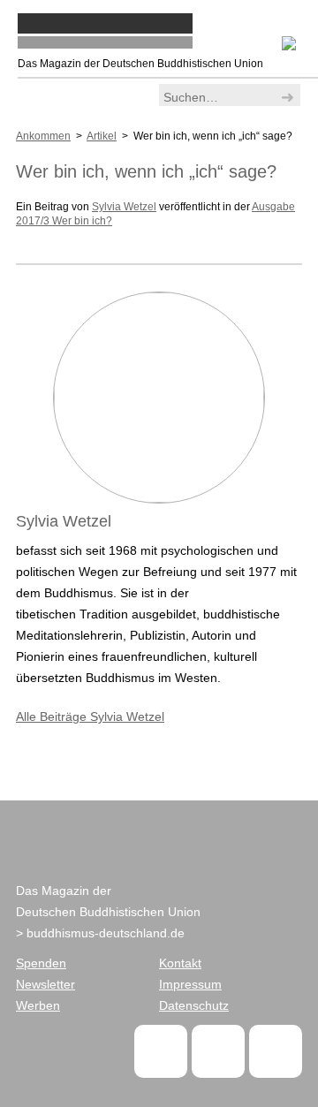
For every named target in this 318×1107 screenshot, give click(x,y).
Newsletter (45, 984)
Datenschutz (194, 1005)
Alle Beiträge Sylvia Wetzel (90, 716)
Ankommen (43, 136)
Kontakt (180, 963)
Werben (38, 1005)
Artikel (102, 136)
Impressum (190, 984)
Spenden (41, 963)
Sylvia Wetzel (124, 207)
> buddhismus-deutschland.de (100, 933)
